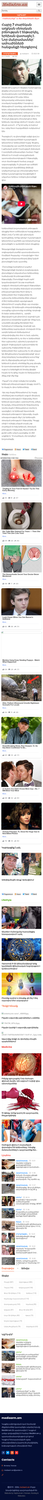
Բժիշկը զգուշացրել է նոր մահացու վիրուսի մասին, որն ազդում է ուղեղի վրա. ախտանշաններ (21, 1081)
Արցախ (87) (8, 1310)
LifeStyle (6, 900)
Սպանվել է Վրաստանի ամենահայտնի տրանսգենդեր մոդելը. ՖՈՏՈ (28, 1202)
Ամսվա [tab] (25, 1268)
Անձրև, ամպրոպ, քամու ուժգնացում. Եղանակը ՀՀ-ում (28, 1263)
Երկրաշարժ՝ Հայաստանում (28, 1379)
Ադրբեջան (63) (32, 1326)
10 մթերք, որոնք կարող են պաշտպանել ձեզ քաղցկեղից (20, 1114)
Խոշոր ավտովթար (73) (13, 1321)
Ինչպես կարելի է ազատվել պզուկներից (20, 1027)
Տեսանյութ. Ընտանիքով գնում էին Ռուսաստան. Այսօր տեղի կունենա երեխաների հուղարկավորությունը (18, 882)
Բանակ (18, 1222)
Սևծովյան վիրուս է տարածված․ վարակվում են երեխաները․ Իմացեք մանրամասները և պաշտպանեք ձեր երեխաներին (19, 1149)
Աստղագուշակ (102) (12, 1304)
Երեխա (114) (31, 1293)
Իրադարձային (9, 54)
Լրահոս (6, 1155)
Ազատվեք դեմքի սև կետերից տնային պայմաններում (19, 1040)
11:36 (27, 1210)
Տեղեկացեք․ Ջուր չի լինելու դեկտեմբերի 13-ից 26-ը (28, 1188)
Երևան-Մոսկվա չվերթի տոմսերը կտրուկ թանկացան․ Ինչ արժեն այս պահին (28, 1178)
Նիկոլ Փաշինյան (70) (12, 1326)
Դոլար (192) (8, 1288)
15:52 (27, 1222)
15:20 (33, 1258)
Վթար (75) (29, 1315)
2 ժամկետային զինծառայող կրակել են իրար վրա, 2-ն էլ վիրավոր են (28, 1226)
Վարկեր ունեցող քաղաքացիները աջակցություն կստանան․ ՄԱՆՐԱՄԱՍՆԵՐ (27, 1166)
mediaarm (25, 54)
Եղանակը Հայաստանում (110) (16, 1299)
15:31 (33, 1234)
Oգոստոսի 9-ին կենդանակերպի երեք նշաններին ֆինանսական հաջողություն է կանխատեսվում (21, 966)
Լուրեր (19, 1197)
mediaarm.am (25, 1487)
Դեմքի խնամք (10, 1005)
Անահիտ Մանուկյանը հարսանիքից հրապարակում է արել (18, 932)
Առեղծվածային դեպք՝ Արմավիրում (25, 1237)
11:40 (33, 1173)
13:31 (33, 1161)
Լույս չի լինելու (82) (12, 1315)
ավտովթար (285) (25, 1282)
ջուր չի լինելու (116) (12, 1293)
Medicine (7, 1046)
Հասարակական (22, 1161)
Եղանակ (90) (31, 1304)
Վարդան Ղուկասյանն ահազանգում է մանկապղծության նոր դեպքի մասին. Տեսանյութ (27, 1251)
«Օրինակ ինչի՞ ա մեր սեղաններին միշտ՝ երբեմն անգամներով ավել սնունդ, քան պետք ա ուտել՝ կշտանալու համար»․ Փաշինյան (28, 1396)
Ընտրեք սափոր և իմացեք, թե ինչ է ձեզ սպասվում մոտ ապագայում (20, 999)
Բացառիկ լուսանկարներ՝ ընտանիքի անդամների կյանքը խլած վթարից (27, 1214)
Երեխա (12, 455)
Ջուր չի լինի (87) (26, 1310)
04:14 (27, 1197)
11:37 (33, 1185)
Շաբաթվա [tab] (8, 1268)
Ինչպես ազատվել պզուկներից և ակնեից (20, 1018)
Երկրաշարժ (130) (26, 1288)
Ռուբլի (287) (8, 1282)
